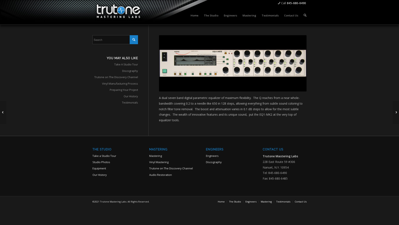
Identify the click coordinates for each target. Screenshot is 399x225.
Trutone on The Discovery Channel (116, 77)
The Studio (211, 15)
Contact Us (291, 15)
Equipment (99, 168)
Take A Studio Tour (126, 64)
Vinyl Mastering (159, 162)
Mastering (249, 15)
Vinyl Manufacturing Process (120, 83)
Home (194, 15)
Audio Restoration (160, 175)
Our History (131, 96)
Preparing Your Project (124, 90)
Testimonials (270, 15)
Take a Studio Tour (104, 156)
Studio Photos (101, 162)
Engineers (230, 15)
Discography (130, 71)
